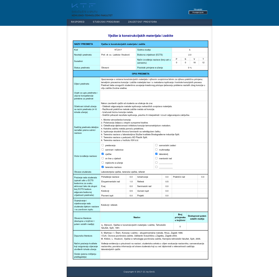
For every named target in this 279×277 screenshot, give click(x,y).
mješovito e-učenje (114, 162)
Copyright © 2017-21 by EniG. (139, 272)
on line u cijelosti (113, 158)
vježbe (108, 154)
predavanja (110, 145)
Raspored (77, 22)
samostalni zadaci (167, 145)
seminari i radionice (114, 149)
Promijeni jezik (198, 12)
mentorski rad (165, 158)
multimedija (164, 149)
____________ (165, 162)
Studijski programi (106, 22)
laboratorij (163, 154)
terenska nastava (113, 167)
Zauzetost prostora (142, 22)
